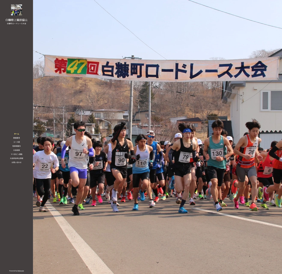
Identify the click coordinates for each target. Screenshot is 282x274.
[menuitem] (16, 133)
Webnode (21, 271)
